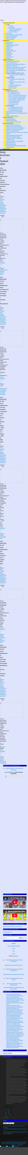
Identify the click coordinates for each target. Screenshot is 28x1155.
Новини (8, 48)
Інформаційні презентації (13, 125)
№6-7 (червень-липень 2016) (17, 98)
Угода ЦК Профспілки (15, 85)
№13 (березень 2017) (14, 93)
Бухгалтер (12, 27)
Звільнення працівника (3, 762)
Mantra (13, 1145)
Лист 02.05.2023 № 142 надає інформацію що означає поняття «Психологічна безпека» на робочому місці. (4, 180)
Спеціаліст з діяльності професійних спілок (15, 29)
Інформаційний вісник (12, 45)
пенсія (2, 535)
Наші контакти (10, 39)
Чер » (7, 1117)
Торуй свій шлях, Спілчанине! (14, 111)
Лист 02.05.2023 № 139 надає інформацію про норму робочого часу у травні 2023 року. (3, 552)
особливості (3, 390)
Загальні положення (11, 65)
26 (9, 1114)
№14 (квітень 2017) (14, 92)
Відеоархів (9, 43)
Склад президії (13, 31)
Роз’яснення (9, 46)
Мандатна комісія (11, 144)
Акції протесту (10, 42)
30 (5, 1116)
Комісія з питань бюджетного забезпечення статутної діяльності (15, 127)
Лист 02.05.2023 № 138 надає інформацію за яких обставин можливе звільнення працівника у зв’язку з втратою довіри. (3, 660)
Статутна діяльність (11, 62)
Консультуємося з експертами (14, 34)
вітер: (13, 953)
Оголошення (9, 57)
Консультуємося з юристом (13, 122)
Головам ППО (2, 200)
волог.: (13, 948)
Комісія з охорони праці (12, 130)
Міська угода (12, 88)
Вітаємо (8, 58)
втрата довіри (2, 759)
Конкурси (8, 52)
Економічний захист (11, 120)
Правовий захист (10, 119)
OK (21, 938)
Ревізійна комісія (10, 142)
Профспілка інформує (3, 209)
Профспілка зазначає (3, 206)
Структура (9, 33)
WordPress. (20, 1145)
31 (6, 1116)
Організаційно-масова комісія (14, 135)
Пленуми (8, 55)
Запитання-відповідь (12, 36)
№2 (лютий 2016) (13, 102)
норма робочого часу (2, 637)
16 (5, 1112)
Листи (1, 202)
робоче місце (2, 273)
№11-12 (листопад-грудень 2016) (18, 95)
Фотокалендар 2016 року (16, 108)
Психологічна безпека (3, 270)
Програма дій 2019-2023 (12, 61)
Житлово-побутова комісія (13, 136)
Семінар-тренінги (11, 51)
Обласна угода (13, 86)
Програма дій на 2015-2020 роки (15, 68)
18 (8, 1112)
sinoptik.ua (16, 956)
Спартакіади (9, 49)
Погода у (13, 946)
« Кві (4, 1117)
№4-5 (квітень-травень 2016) (17, 99)
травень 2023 (2, 641)
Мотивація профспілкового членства (16, 67)
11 (8, 1110)
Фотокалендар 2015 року (16, 110)
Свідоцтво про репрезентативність (15, 64)
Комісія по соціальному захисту (14, 129)
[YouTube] (9, 1146)
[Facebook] (3, 1146)
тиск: (13, 951)
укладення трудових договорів (3, 393)
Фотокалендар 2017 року (16, 107)
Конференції (9, 54)
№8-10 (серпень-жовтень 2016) (17, 96)
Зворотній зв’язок (11, 37)
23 (5, 1114)
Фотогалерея (6, 148)
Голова (11, 25)
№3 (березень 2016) (14, 101)
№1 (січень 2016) (13, 104)
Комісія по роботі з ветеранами (14, 141)
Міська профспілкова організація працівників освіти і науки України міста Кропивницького (13, 1142)
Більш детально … (2, 263)
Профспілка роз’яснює (3, 212)
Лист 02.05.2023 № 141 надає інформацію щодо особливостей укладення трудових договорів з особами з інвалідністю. (4, 290)
